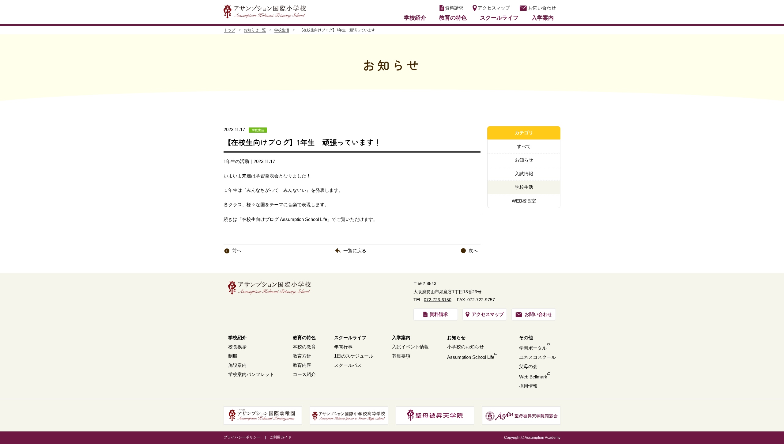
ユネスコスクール (537, 357)
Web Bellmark (533, 376)
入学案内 (543, 18)
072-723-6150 (437, 299)
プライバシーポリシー (242, 437)
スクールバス (348, 365)
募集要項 (401, 356)
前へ (236, 250)
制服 (232, 356)
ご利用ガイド (281, 437)
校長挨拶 (237, 346)
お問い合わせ (542, 7)
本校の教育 (304, 346)
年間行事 (343, 346)
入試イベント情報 (410, 346)
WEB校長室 (524, 200)
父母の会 (528, 366)
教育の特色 (453, 18)
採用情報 (528, 386)
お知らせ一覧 (255, 30)
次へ (473, 250)
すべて (524, 146)
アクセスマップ (494, 7)
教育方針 (302, 356)
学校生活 (281, 30)
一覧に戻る (354, 250)
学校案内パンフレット (251, 374)
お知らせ (524, 159)
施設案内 (237, 365)
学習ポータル (533, 348)
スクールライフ (499, 18)
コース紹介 (304, 374)
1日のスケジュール (353, 356)
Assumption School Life (470, 357)
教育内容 (302, 365)
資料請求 (454, 7)
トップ (229, 30)
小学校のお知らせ (465, 346)
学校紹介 (415, 18)
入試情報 (524, 173)
